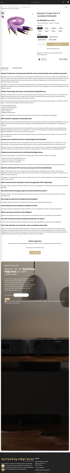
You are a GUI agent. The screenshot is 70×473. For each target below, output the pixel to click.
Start (2, 7)
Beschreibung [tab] (4, 68)
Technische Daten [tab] (17, 68)
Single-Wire (46, 53)
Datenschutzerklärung (14, 303)
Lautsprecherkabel (26, 7)
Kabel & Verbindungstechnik (14, 7)
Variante (39, 34)
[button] (32, 26)
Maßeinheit (39, 25)
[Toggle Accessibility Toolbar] (3, 466)
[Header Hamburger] (2, 2)
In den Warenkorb (58, 44)
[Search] (63, 2)
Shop (6, 7)
